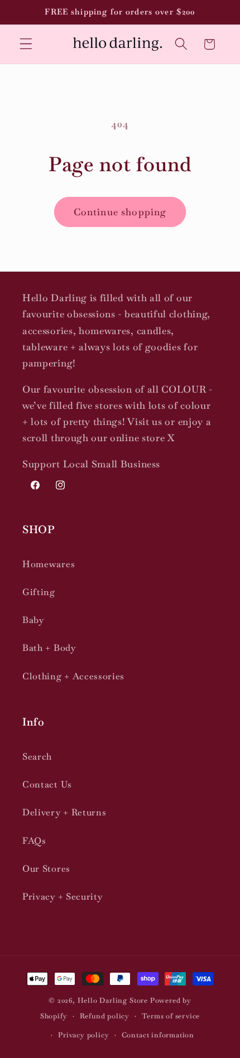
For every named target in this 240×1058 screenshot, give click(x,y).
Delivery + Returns (64, 812)
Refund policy (104, 1016)
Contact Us (47, 784)
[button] (26, 44)
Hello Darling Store (113, 1000)
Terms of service (171, 1016)
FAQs (34, 841)
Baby (33, 620)
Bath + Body (49, 648)
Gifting (38, 592)
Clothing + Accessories (73, 676)
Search (37, 756)
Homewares (48, 564)
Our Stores (46, 869)
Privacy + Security (62, 896)
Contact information (158, 1035)
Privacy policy (83, 1035)
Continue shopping (120, 212)
